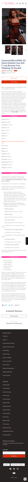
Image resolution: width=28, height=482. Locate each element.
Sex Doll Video (6, 354)
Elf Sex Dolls (6, 417)
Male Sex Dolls (6, 402)
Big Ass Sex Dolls (7, 427)
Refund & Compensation (8, 368)
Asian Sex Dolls (6, 409)
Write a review (14, 316)
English (6, 464)
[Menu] (25, 3)
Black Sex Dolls (6, 420)
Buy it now (14, 81)
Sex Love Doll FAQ (7, 361)
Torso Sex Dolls (6, 399)
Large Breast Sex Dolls (8, 431)
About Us (5, 339)
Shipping (3, 72)
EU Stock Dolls (6, 388)
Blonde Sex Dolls (7, 406)
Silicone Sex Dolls (7, 392)
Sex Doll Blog (6, 350)
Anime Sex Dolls (6, 413)
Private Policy (6, 364)
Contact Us (5, 336)
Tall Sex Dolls (6, 424)
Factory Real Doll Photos (8, 343)
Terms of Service (6, 375)
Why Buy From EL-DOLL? (9, 347)
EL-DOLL (15, 477)
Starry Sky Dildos (7, 434)
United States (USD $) (17, 464)
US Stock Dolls (6, 384)
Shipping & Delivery (7, 371)
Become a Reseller (7, 357)
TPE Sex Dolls (6, 395)
